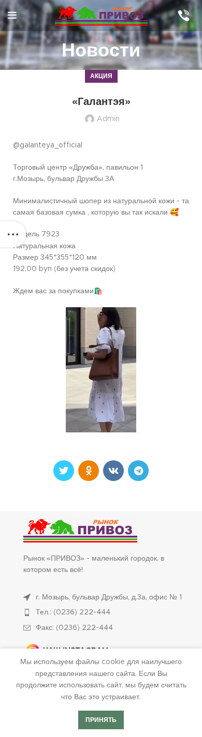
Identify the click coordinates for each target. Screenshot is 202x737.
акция (101, 76)
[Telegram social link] (138, 470)
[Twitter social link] (63, 470)
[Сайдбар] (13, 234)
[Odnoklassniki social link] (88, 470)
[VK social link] (113, 470)
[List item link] (106, 612)
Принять (101, 720)
